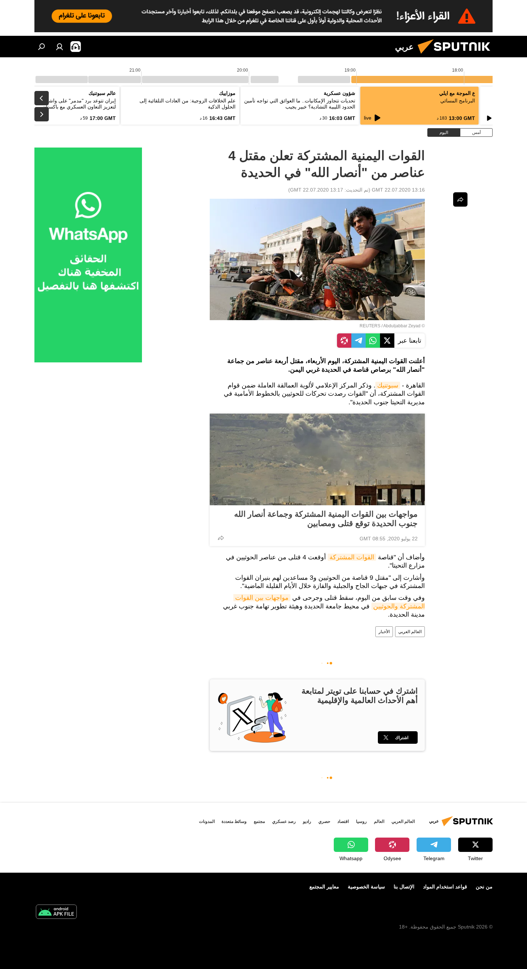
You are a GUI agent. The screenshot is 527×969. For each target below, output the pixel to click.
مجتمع (259, 821)
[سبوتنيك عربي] (457, 55)
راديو (307, 821)
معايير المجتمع (324, 887)
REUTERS (370, 325)
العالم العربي (410, 631)
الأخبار (384, 631)
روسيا (361, 821)
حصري (324, 821)
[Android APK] (56, 913)
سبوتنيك (387, 385)
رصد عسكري (284, 821)
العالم (379, 821)
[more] (221, 538)
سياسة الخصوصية (366, 887)
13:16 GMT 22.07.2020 (398, 190)
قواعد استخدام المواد (445, 887)
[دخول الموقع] (59, 46)
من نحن (484, 887)
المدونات (207, 821)
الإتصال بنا (404, 887)
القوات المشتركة (351, 557)
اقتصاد (343, 821)
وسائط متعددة (234, 821)
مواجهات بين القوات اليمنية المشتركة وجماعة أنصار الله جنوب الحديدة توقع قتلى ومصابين (326, 519)
